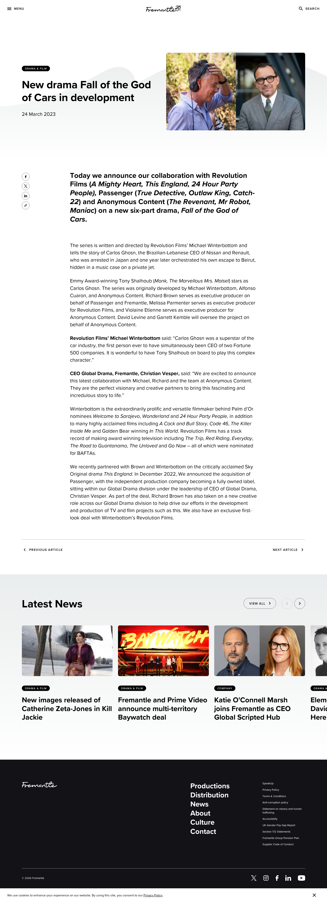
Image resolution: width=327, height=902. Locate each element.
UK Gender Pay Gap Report (278, 825)
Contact (203, 831)
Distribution (209, 795)
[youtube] (301, 878)
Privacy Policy (270, 789)
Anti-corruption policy (275, 802)
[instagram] (266, 878)
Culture (202, 822)
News (199, 804)
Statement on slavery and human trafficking (282, 810)
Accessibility (269, 819)
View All (257, 603)
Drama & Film (36, 68)
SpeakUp (267, 783)
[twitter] (253, 878)
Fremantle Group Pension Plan (280, 838)
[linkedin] (288, 878)
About (200, 813)
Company (224, 688)
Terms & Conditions (274, 796)
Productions (210, 785)
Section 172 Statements (276, 831)
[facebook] (277, 878)
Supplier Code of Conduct (278, 844)
